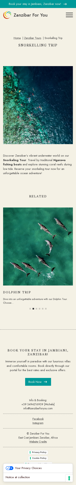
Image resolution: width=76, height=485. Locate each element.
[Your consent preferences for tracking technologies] (69, 478)
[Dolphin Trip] (38, 246)
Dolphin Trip (17, 292)
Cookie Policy (39, 458)
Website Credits (38, 442)
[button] (30, 308)
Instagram (38, 423)
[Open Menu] (69, 15)
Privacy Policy (39, 452)
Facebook (38, 419)
